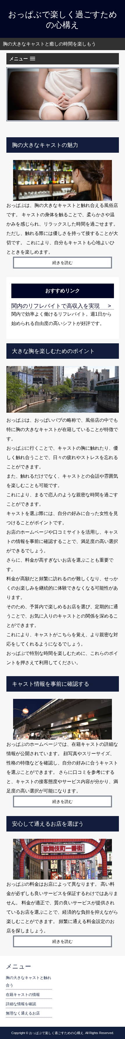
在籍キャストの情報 (23, 994)
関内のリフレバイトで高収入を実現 (55, 306)
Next (110, 94)
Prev (15, 94)
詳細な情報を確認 (21, 1004)
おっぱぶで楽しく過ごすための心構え (62, 19)
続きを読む (62, 262)
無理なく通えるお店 (23, 1013)
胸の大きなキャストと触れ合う (28, 981)
